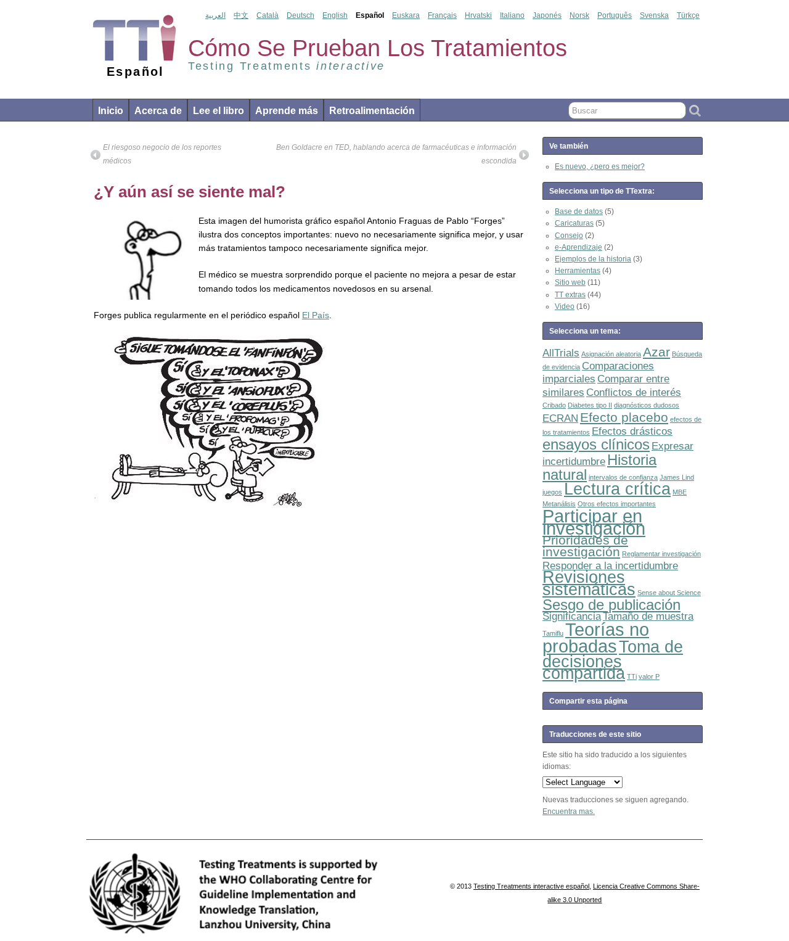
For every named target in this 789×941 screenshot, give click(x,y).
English (335, 15)
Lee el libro (218, 110)
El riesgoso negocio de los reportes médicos (162, 154)
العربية (215, 15)
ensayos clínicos (596, 444)
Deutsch (300, 15)
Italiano (512, 15)
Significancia (571, 616)
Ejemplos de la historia (593, 259)
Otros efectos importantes (617, 503)
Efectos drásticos (632, 431)
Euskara (406, 15)
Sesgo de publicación (611, 604)
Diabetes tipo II (590, 405)
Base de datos (579, 211)
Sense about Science (669, 592)
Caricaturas (574, 223)
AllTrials (560, 353)
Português (614, 15)
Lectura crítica (617, 489)
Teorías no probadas (595, 637)
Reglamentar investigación (661, 553)
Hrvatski (478, 15)
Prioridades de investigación (585, 546)
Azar (656, 352)
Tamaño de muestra (648, 616)
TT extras (570, 294)
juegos (552, 492)
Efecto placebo (624, 417)
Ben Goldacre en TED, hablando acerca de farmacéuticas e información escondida (396, 154)
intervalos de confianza (623, 477)
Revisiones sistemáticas (589, 583)
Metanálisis (559, 503)
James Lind (677, 477)
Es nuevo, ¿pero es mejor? (600, 166)
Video (564, 306)
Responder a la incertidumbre (610, 566)
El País (315, 315)
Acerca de (158, 110)
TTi (632, 676)
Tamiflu (552, 633)
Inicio (110, 110)
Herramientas (577, 270)
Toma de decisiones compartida (612, 660)
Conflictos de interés (633, 392)
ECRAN (560, 418)
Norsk (579, 15)
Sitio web (570, 282)
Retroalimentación (372, 110)
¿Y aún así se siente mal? (189, 192)
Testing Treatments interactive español (531, 886)
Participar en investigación (593, 522)
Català (267, 15)
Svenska (654, 15)
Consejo (569, 235)
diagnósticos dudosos (646, 405)
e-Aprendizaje (578, 247)
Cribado (554, 405)
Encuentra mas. (568, 811)
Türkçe (688, 15)
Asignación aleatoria (611, 354)
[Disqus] (310, 671)
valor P (649, 676)
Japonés (547, 15)
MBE (679, 492)
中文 (241, 15)
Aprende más (286, 110)
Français (442, 15)
